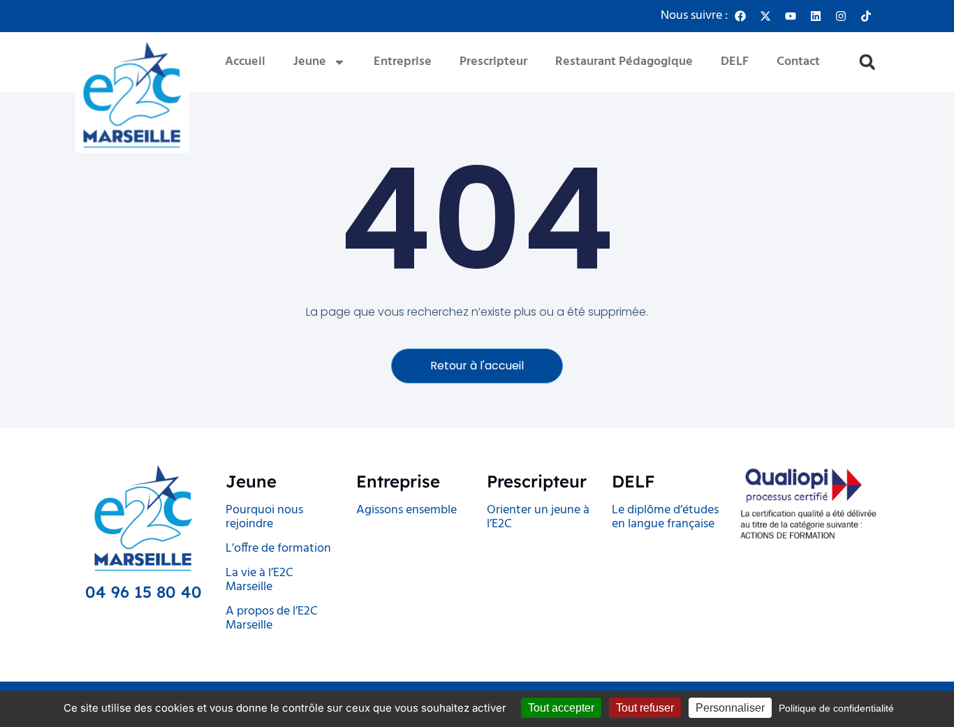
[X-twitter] (765, 16)
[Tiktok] (866, 16)
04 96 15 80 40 (143, 592)
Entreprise (403, 62)
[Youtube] (790, 16)
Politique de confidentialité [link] (836, 708)
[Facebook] (740, 16)
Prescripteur (493, 62)
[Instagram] (840, 16)
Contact (798, 62)
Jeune (309, 62)
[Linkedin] (815, 16)
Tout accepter (561, 708)
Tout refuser (645, 708)
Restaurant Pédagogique (624, 62)
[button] (867, 62)
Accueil (245, 62)
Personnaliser (730, 708)
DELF (735, 62)
